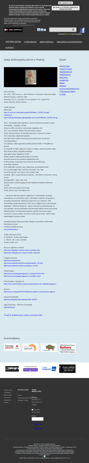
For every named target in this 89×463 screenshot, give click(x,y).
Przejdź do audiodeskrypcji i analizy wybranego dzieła (23, 315)
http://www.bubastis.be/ (12, 260)
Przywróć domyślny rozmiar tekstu (41, 29)
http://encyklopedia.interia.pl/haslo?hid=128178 (20, 299)
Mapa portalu (47, 42)
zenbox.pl (37, 458)
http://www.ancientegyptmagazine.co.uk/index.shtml (22, 276)
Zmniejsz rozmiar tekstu (45, 30)
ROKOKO (62, 86)
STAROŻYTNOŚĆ (65, 69)
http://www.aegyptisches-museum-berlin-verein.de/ (22, 253)
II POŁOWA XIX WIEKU (67, 91)
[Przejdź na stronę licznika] (44, 456)
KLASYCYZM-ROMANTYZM (69, 89)
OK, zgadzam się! (65, 3)
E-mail (34, 416)
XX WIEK (62, 94)
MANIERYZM (64, 80)
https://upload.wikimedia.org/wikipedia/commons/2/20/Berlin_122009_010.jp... (31, 118)
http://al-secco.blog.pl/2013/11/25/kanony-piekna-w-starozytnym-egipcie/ (29, 292)
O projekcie (30, 42)
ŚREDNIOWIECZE (65, 72)
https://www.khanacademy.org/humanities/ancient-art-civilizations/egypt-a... (30, 284)
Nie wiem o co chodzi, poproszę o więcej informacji (65, 8)
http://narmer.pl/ (9, 307)
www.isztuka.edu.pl (11, 229)
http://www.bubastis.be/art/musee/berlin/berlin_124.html (23, 263)
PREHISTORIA (64, 66)
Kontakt (10, 48)
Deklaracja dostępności (69, 42)
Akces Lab (67, 458)
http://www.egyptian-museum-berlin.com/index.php (22, 250)
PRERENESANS (65, 75)
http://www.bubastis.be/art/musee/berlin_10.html (21, 266)
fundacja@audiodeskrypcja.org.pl (28, 398)
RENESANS (63, 77)
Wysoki (68, 34)
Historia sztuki (13, 42)
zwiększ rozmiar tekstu (38, 29)
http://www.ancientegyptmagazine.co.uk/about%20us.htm (24, 273)
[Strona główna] (13, 30)
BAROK (62, 83)
